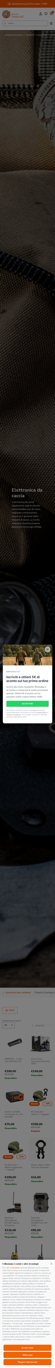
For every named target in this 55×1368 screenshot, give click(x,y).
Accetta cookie (28, 1348)
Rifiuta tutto (28, 1355)
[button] (51, 1263)
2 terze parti (14, 1268)
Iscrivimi (27, 703)
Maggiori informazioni (27, 1362)
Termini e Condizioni (13, 714)
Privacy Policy (42, 712)
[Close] (47, 649)
